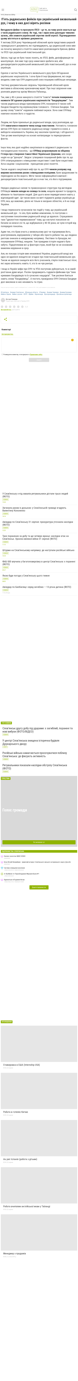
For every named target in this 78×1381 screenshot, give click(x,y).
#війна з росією (17, 294)
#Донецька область (31, 292)
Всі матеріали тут (39, 842)
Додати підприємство (39, 887)
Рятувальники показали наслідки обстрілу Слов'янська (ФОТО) (34, 767)
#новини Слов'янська (17, 292)
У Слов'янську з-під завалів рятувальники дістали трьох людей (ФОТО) (35, 495)
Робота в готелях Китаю (15, 1112)
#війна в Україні (6, 294)
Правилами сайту (36, 354)
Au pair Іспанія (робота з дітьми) (20, 1159)
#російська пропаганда (64, 294)
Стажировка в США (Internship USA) (21, 1064)
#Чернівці (42, 292)
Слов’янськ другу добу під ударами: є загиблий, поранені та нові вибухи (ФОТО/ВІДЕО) (37, 730)
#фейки (31, 294)
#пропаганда (39, 294)
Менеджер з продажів (14, 1253)
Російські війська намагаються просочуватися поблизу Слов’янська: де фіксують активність (34, 754)
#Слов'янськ (5, 292)
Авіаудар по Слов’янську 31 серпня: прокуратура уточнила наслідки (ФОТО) (37, 523)
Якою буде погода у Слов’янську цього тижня (26, 575)
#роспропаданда (49, 294)
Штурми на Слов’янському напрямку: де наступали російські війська (38, 550)
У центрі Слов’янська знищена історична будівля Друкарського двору (30, 742)
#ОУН (25, 294)
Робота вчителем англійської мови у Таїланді (26, 1206)
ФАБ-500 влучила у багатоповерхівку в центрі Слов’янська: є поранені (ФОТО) (38, 563)
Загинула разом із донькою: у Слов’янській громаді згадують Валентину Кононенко (34, 509)
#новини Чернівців (53, 292)
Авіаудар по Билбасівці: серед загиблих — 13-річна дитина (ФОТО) (36, 587)
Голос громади (14, 810)
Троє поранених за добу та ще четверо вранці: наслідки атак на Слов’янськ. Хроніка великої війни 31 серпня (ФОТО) (35, 537)
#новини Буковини (66, 292)
